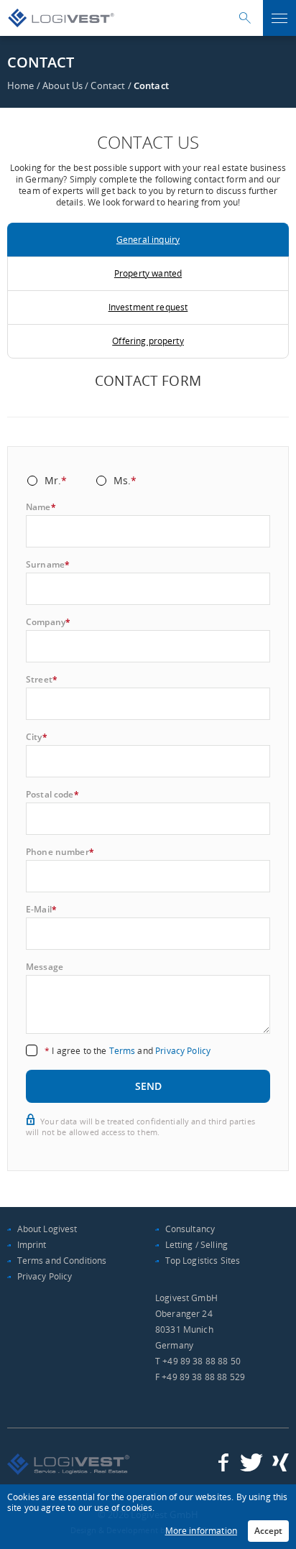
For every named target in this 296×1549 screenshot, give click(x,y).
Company (48, 622)
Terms (122, 1051)
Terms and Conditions (62, 1260)
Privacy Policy (183, 1051)
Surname (48, 564)
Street (41, 679)
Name (41, 507)
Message (44, 967)
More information (201, 1531)
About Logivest (47, 1229)
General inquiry (148, 239)
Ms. (125, 481)
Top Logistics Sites (203, 1260)
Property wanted (148, 273)
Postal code (52, 794)
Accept (268, 1531)
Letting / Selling (196, 1245)
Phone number (60, 852)
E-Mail (41, 909)
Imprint (32, 1245)
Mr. (56, 481)
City (36, 737)
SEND (148, 1086)
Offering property (148, 341)
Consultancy (190, 1229)
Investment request (148, 307)
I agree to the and (128, 1051)
